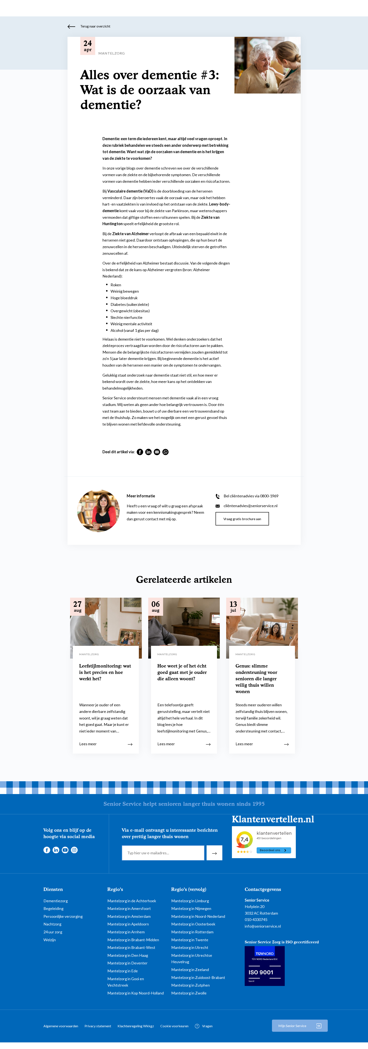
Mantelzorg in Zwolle (189, 993)
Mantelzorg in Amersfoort (129, 908)
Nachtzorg (52, 924)
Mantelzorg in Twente (189, 939)
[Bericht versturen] (214, 852)
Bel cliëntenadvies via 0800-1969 (250, 496)
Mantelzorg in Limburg (190, 900)
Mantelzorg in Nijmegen (191, 908)
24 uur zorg (52, 932)
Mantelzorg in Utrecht (189, 947)
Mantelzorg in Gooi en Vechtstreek (125, 982)
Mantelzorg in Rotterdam (192, 932)
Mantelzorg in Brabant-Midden (133, 939)
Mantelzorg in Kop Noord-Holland (135, 993)
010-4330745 (256, 919)
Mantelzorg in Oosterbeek (193, 924)
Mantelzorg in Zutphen (190, 985)
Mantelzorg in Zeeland (190, 969)
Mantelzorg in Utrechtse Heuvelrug (191, 958)
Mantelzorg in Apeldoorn (128, 924)
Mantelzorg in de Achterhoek (131, 900)
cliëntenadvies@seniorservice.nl (250, 505)
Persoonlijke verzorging (63, 916)
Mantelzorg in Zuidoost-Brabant (198, 977)
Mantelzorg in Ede (122, 970)
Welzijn (49, 939)
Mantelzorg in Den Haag (127, 955)
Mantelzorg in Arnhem (126, 932)
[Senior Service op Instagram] (74, 849)
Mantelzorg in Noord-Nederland (198, 916)
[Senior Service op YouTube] (65, 849)
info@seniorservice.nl (263, 926)
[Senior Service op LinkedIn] (56, 849)
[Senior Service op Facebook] (46, 849)
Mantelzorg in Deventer (127, 963)
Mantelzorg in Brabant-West (131, 947)
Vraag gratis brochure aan (242, 519)
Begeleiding (53, 908)
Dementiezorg (55, 900)
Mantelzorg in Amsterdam (129, 916)
